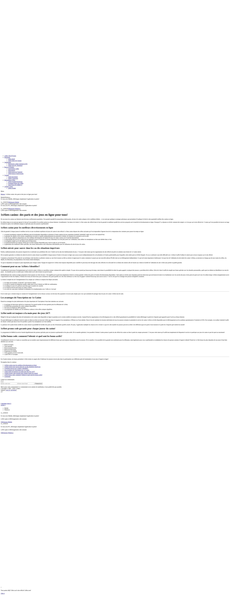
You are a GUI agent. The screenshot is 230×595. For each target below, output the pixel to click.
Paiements (7, 157)
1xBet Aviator (12, 188)
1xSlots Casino (8, 186)
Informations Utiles (9, 180)
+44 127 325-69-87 (11, 390)
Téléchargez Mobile (6, 422)
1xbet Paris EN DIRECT (15, 185)
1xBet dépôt (11, 159)
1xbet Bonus (11, 170)
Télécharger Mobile (13, 202)
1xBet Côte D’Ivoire (10, 156)
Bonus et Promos (9, 167)
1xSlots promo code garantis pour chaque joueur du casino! (21, 373)
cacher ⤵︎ (3, 405)
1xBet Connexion (13, 178)
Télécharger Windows (14, 208)
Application (7, 162)
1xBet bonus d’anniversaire (15, 173)
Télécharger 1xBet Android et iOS (17, 164)
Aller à (3, 593)
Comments (7, 376)
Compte (6, 175)
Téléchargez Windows (7, 433)
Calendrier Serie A (6, 403)
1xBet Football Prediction (15, 181)
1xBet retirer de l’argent (14, 160)
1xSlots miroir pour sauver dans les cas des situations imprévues (22, 367)
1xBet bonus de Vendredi (15, 172)
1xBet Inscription (13, 177)
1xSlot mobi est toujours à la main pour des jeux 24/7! (19, 371)
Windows (7, 197)
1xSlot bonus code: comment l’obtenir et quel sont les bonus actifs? (23, 375)
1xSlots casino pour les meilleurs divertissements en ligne (20, 365)
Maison (3, 194)
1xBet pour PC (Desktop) (15, 165)
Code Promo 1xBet (13, 169)
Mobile (3, 197)
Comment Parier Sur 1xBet (15, 183)
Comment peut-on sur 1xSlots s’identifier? (16, 368)
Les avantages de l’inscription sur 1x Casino (16, 370)
